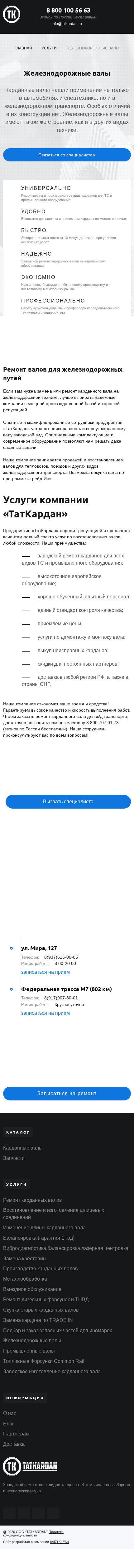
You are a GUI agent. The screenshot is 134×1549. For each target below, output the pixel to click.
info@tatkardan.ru (67, 24)
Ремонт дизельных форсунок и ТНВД (46, 1299)
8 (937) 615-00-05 (65, 1074)
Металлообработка (25, 1279)
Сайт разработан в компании (36, 1542)
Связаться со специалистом (67, 154)
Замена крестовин (24, 1258)
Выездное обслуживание (32, 1289)
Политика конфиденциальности (33, 1533)
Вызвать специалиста (68, 801)
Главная (23, 48)
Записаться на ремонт (67, 1093)
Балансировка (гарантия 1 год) (38, 1238)
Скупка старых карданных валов (41, 1310)
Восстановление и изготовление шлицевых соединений (53, 1213)
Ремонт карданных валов (32, 1200)
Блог (8, 1423)
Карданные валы (23, 1147)
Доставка (14, 1444)
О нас (9, 1413)
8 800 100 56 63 (68, 10)
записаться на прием (45, 972)
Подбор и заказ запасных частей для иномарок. (58, 1330)
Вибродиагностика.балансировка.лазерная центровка (65, 1248)
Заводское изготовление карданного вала (52, 1371)
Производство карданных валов (40, 1268)
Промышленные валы (29, 1350)
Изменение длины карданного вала (44, 1227)
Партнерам (16, 1433)
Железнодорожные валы (32, 1340)
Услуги (49, 48)
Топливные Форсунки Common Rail (43, 1361)
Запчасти (14, 1158)
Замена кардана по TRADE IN (38, 1320)
